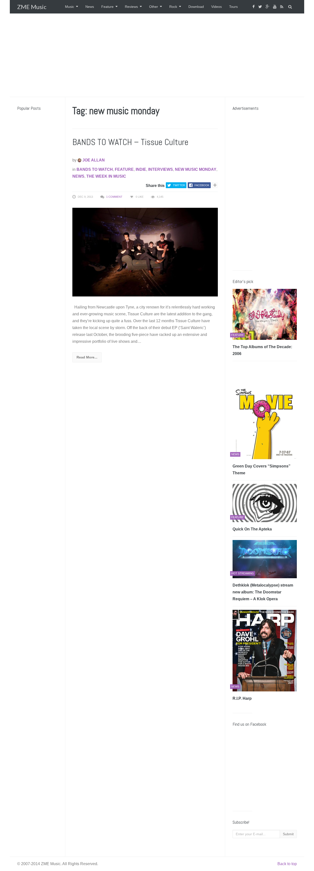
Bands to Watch (95, 169)
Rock (173, 7)
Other (153, 7)
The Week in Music (106, 176)
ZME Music (31, 6)
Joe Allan (93, 160)
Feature (107, 7)
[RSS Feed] (282, 6)
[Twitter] (260, 6)
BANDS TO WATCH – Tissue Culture (130, 142)
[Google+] (268, 6)
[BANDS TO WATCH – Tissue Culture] (145, 252)
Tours (233, 7)
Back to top (287, 864)
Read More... (87, 357)
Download (196, 7)
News (89, 7)
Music (69, 7)
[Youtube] (275, 6)
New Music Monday (195, 169)
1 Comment (114, 196)
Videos (216, 7)
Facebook (202, 185)
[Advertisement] (157, 55)
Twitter (179, 185)
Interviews (160, 169)
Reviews (131, 7)
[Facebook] (254, 6)
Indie (141, 169)
